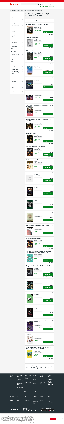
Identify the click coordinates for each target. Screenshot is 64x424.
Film (25, 396)
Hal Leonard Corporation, (37, 53)
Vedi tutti (12, 48)
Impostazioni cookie (46, 418)
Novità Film (26, 397)
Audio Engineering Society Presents (14, 66)
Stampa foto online (20, 387)
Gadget (49, 401)
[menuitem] (10, 8)
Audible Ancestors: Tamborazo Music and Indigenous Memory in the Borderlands (38, 106)
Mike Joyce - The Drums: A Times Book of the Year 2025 (37, 24)
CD (17, 396)
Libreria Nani (14, 81)
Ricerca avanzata (41, 4)
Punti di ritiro (19, 384)
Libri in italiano (12, 396)
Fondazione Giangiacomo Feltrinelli (50, 382)
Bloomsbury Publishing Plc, (37, 109)
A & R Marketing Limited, (37, 94)
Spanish (13, 90)
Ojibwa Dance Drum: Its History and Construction (35, 212)
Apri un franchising (27, 377)
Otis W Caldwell (14, 45)
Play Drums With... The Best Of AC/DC (33, 238)
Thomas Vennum (37, 213)
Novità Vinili (19, 401)
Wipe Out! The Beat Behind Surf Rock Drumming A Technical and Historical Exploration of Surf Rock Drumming (38, 348)
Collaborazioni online (28, 382)
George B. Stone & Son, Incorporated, (39, 40)
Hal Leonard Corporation (15, 54)
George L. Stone (37, 39)
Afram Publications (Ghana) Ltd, (38, 295)
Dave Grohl (40, 148)
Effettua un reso (35, 380)
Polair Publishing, (36, 67)
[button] (38, 4)
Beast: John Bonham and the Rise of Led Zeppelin (35, 146)
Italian (13, 87)
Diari (41, 397)
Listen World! (28, 334)
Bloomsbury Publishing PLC (15, 59)
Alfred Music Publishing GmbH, (38, 162)
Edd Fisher (36, 174)
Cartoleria (41, 396)
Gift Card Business (27, 379)
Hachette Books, (36, 149)
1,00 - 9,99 (13, 31)
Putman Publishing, (36, 27)
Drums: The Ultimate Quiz (31, 172)
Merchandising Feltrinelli (50, 398)
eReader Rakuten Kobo (50, 403)
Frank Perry (36, 66)
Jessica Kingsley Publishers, (38, 254)
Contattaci (34, 383)
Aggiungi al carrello (48, 32)
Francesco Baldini (14, 42)
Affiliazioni (26, 378)
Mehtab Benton (14, 43)
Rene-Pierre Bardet (38, 52)
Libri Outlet (11, 397)
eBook (10, 401)
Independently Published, (37, 175)
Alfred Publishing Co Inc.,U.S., (38, 281)
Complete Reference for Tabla (15, 73)
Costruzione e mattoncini (35, 398)
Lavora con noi (12, 380)
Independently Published (15, 53)
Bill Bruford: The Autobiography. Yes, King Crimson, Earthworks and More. (38, 266)
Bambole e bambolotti (34, 403)
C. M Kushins (36, 148)
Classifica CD (19, 399)
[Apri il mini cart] (51, 4)
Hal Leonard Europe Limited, (38, 240)
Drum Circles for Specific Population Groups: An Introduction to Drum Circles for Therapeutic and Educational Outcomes (38, 252)
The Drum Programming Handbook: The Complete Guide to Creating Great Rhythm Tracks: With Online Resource (37, 78)
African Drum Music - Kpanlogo (32, 292)
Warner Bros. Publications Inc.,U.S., (38, 136)
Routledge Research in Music (15, 69)
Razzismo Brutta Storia (50, 386)
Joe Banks (36, 187)
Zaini (41, 399)
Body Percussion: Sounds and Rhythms (33, 159)
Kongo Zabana (37, 294)
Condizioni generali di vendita (43, 378)
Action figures (35, 404)
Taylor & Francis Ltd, (36, 228)
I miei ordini (34, 379)
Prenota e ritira (19, 379)
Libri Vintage (11, 400)
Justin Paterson (37, 80)
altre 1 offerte (51, 276)
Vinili (18, 400)
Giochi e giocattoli (35, 396)
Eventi (10, 379)
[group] (43, 6)
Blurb (12, 57)
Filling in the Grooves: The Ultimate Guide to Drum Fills (36, 279)
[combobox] (30, 4)
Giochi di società (35, 401)
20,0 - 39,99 (13, 35)
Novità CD (18, 397)
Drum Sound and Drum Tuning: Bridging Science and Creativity (38, 225)
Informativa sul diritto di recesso (43, 381)
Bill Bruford (36, 268)
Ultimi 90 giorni (14, 19)
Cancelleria (42, 400)
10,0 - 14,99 (13, 32)
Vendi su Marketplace (28, 381)
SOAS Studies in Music (15, 71)
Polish (13, 88)
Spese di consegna (35, 384)
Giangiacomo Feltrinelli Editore (50, 380)
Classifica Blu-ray (27, 400)
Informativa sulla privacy (42, 383)
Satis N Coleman (14, 46)
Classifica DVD (27, 399)
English (13, 91)
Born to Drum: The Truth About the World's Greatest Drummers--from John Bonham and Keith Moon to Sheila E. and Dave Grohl (38, 307)
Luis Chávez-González (38, 107)
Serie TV (26, 401)
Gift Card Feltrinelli (20, 380)
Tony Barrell (36, 308)
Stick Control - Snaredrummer (32, 37)
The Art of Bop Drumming (31, 133)
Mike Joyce (36, 26)
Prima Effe (26, 383)
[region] (32, 419)
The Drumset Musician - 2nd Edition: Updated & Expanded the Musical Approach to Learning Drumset (38, 321)
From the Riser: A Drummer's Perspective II (34, 92)
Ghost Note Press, (36, 351)
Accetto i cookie (53, 418)
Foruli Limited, (36, 269)
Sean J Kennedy (37, 350)
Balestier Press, (36, 337)
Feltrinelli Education (51, 384)
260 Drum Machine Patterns (31, 50)
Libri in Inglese (12, 399)
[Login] (53, 4)
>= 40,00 (13, 36)
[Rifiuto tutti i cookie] (62, 419)
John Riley (36, 135)
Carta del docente (20, 383)
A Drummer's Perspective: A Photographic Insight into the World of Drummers (38, 120)
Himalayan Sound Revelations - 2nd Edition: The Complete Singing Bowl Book (39, 64)
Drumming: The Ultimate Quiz (31, 186)
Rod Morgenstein (37, 322)
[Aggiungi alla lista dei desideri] (53, 24)
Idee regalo (49, 396)
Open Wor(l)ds (42, 401)
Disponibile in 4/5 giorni (15, 25)
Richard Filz (36, 161)
